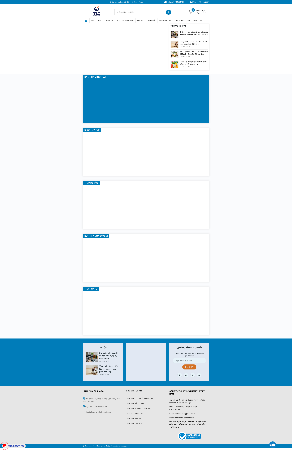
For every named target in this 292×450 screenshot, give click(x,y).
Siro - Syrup (92, 130)
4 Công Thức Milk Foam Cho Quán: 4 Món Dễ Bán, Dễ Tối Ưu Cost (194, 54)
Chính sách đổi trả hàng (135, 403)
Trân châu (91, 183)
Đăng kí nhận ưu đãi (190, 347)
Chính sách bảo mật (133, 418)
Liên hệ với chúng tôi (93, 391)
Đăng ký (206, 2)
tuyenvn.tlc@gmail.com (185, 413)
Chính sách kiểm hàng (134, 423)
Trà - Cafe (90, 288)
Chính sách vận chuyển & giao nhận (139, 398)
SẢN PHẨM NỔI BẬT (95, 77)
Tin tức (102, 347)
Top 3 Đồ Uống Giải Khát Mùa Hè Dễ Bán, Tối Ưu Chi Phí (193, 64)
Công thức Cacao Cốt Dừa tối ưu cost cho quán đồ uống (193, 43)
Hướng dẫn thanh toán (134, 413)
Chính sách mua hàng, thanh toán (138, 408)
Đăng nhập (196, 2)
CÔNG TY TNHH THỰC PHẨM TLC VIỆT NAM (187, 392)
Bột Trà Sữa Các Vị (96, 236)
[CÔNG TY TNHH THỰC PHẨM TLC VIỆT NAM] (97, 10)
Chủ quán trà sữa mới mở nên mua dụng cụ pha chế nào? (194, 33)
